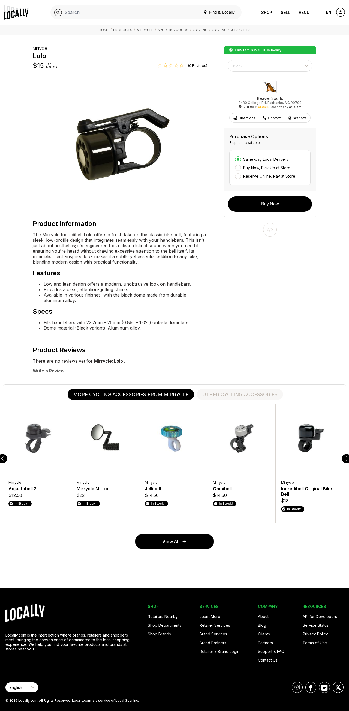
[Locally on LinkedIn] (324, 687)
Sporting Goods (173, 30)
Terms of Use (315, 642)
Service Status (316, 625)
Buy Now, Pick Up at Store (266, 167)
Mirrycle (145, 30)
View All (170, 541)
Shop (266, 12)
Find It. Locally (221, 12)
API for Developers (320, 616)
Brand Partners (213, 642)
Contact (274, 118)
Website (300, 118)
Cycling (200, 30)
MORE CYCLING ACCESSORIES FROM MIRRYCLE (131, 394)
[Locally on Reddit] (297, 687)
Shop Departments (164, 625)
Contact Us (268, 660)
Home (104, 30)
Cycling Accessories (231, 30)
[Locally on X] (338, 687)
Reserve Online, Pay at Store (269, 176)
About (305, 12)
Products (122, 30)
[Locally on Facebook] (310, 687)
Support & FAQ (271, 651)
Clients (264, 634)
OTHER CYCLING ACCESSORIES (240, 394)
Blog (262, 625)
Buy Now (270, 204)
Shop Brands (159, 634)
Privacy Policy (315, 634)
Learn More (210, 616)
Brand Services (213, 634)
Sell (285, 12)
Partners (265, 642)
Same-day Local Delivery (265, 159)
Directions (247, 118)
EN (328, 12)
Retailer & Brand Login (219, 651)
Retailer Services (215, 625)
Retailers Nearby (163, 616)
